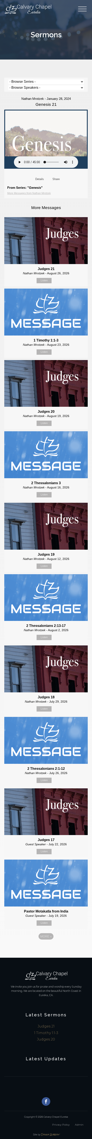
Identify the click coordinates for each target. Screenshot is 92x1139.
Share (56, 179)
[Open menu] (83, 9)
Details (39, 179)
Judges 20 (46, 1039)
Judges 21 (46, 1026)
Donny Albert (50, 1135)
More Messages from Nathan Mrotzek (29, 193)
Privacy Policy (61, 1124)
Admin (79, 1124)
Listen (44, 280)
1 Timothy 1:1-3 (46, 1033)
